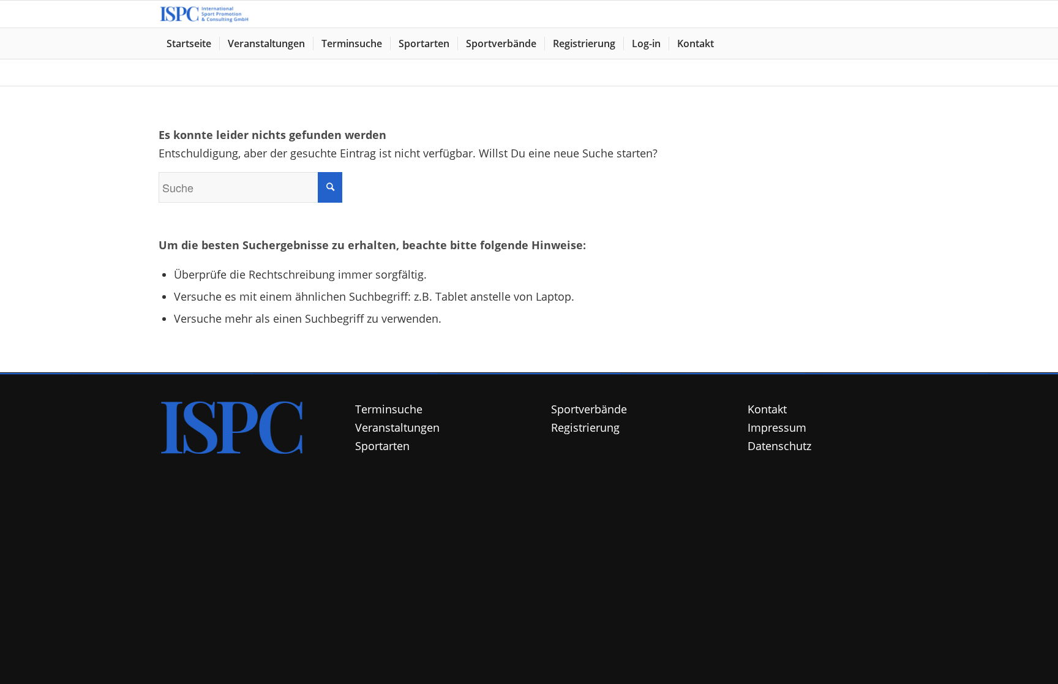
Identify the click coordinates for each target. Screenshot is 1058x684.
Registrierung (585, 427)
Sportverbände (589, 409)
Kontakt (767, 409)
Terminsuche (388, 409)
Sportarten (382, 445)
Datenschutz (779, 445)
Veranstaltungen (397, 427)
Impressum (777, 427)
